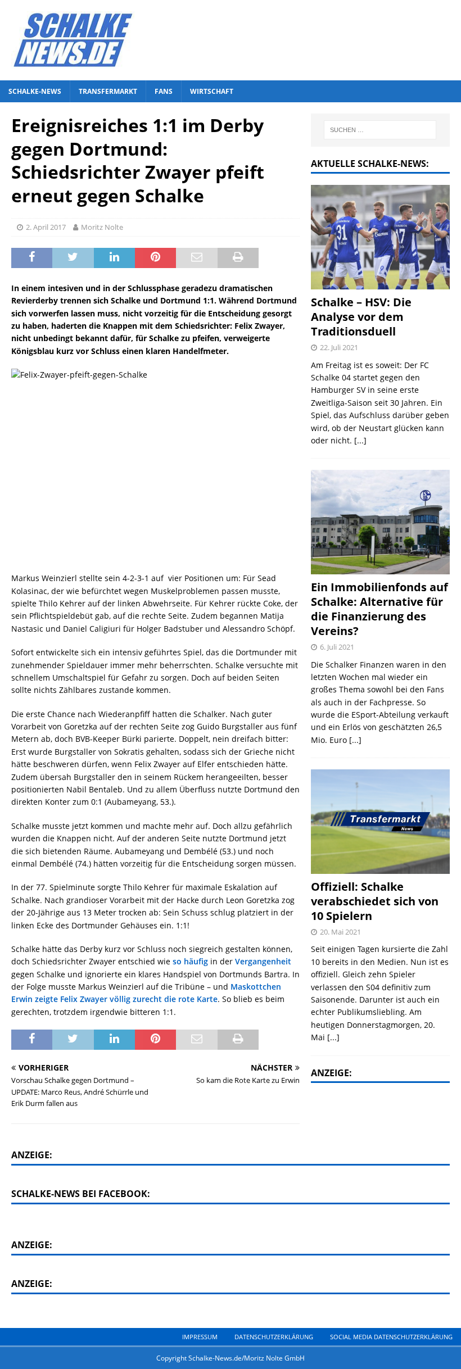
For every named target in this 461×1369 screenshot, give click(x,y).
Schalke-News (34, 91)
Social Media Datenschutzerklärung (391, 1336)
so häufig (190, 961)
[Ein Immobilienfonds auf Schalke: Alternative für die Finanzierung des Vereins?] (380, 522)
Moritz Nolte (102, 227)
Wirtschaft (211, 91)
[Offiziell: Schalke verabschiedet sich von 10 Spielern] (380, 821)
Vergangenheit (263, 961)
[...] (360, 440)
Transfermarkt (108, 91)
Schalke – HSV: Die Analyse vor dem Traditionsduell (361, 316)
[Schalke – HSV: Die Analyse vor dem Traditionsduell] (380, 237)
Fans (164, 91)
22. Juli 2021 (339, 347)
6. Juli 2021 (337, 647)
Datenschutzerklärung (273, 1336)
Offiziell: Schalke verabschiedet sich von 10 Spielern (375, 901)
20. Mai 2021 (340, 932)
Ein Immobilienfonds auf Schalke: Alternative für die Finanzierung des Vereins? (379, 608)
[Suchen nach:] (380, 129)
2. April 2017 (46, 227)
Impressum (200, 1336)
